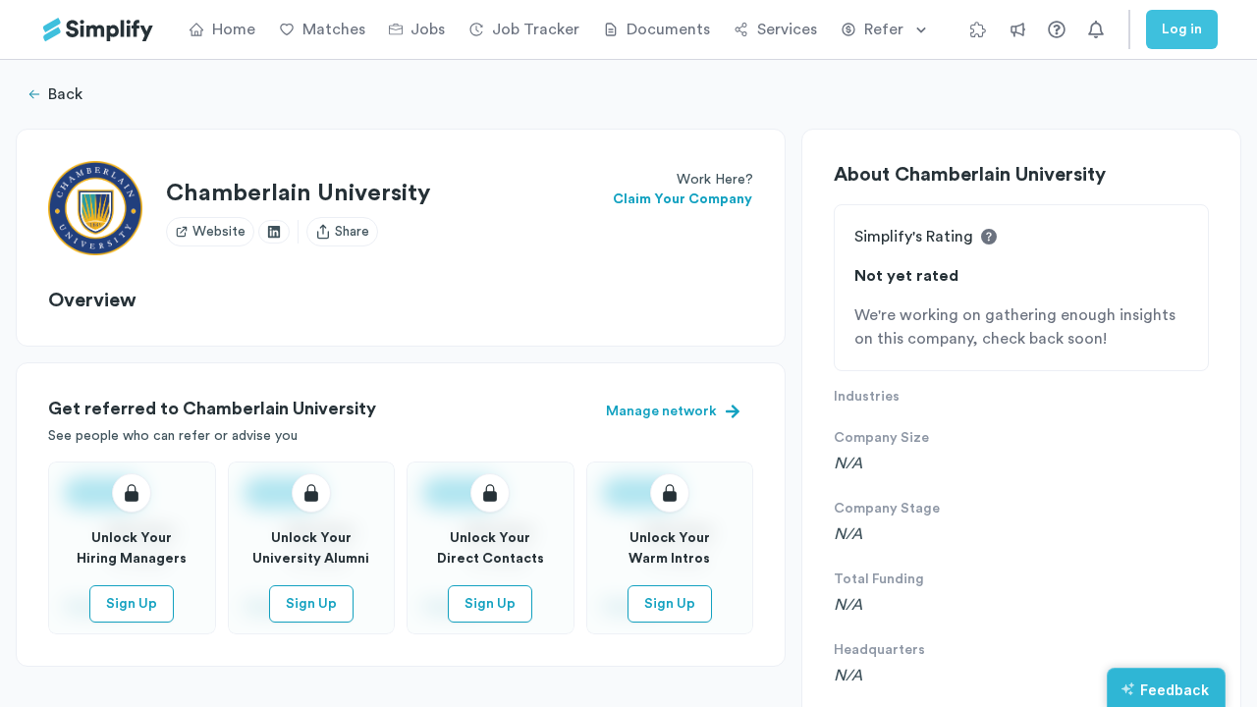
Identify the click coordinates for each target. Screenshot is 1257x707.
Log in (1182, 29)
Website (219, 232)
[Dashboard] (98, 30)
